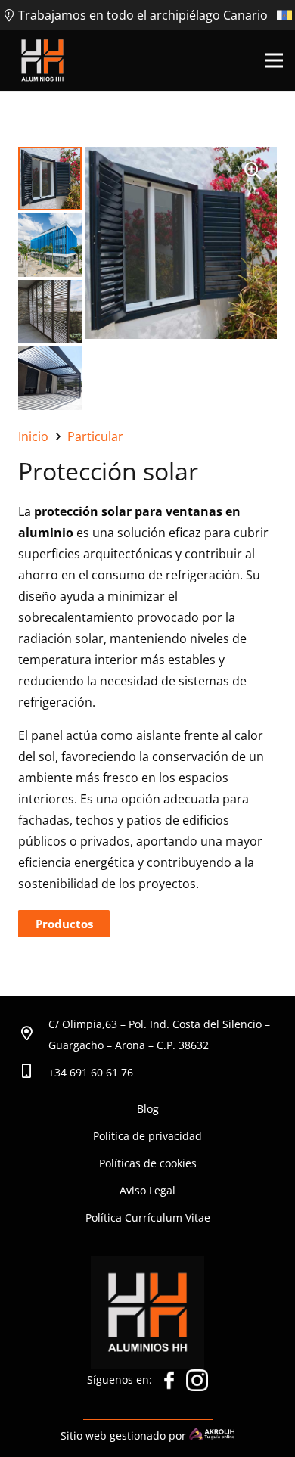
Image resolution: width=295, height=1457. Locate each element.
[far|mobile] (33, 1072)
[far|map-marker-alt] (33, 1034)
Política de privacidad (147, 1136)
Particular (95, 436)
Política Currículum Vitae (147, 1217)
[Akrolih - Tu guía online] (211, 1435)
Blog (148, 1108)
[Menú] (274, 60)
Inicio (33, 436)
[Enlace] (42, 60)
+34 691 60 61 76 (90, 1072)
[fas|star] (169, 1383)
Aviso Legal (147, 1190)
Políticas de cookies (148, 1163)
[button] (252, 171)
